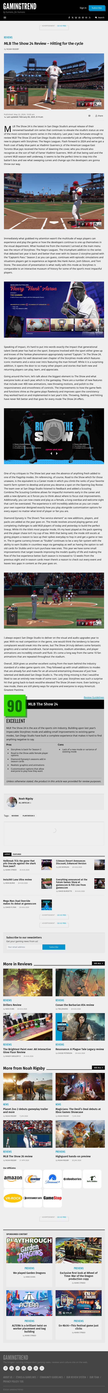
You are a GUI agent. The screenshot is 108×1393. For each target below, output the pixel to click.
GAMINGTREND (16, 1389)
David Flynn (11, 907)
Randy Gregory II (13, 1056)
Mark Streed (11, 870)
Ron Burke (10, 883)
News (6, 1104)
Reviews (8, 37)
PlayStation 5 (29, 816)
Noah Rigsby (13, 49)
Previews (60, 1151)
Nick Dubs (10, 1009)
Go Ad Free (61, 26)
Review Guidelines (94, 697)
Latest (7, 854)
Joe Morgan (63, 867)
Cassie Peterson (65, 1053)
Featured (17, 854)
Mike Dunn (30, 1277)
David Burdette (65, 891)
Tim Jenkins (63, 1009)
